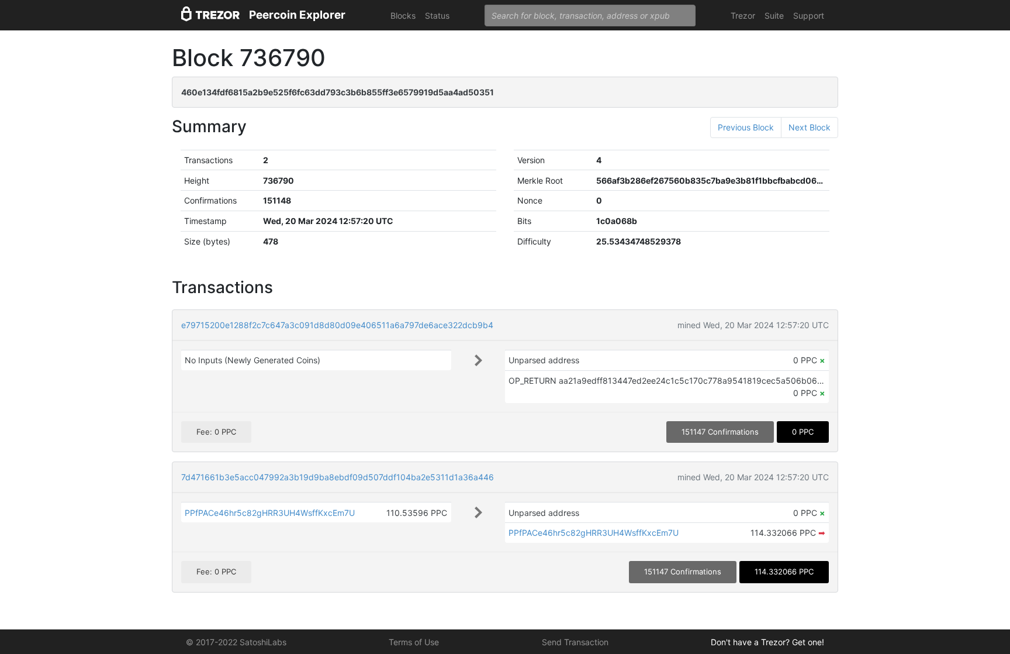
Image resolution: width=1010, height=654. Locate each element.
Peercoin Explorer (297, 15)
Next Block (809, 127)
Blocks (403, 15)
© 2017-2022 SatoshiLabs (236, 642)
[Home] (210, 15)
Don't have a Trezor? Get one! (767, 642)
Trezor (743, 15)
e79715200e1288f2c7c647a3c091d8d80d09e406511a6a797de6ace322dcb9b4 (337, 325)
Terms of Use (414, 642)
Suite (774, 15)
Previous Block (746, 127)
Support (808, 15)
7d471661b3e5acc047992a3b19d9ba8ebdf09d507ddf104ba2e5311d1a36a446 (337, 477)
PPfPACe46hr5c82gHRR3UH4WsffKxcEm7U (270, 513)
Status (437, 15)
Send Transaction (575, 642)
